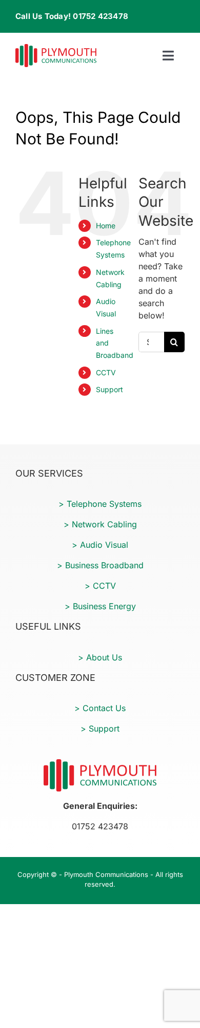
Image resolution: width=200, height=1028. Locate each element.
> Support (100, 728)
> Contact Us (100, 708)
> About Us (100, 657)
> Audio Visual (100, 545)
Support (109, 389)
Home (105, 225)
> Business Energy (100, 606)
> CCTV (100, 586)
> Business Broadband (100, 565)
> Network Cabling (100, 524)
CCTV (106, 372)
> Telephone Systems (100, 504)
